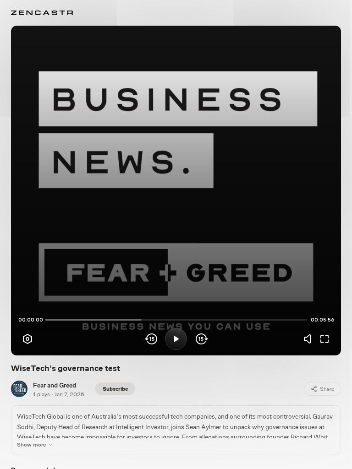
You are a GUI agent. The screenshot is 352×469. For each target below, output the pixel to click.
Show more (31, 445)
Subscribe (115, 389)
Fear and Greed (54, 385)
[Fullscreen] (324, 339)
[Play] (176, 339)
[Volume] (309, 339)
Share (327, 389)
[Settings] (27, 339)
